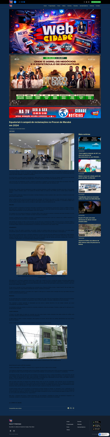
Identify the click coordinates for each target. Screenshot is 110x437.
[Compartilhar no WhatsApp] (73, 408)
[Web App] (84, 2)
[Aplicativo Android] (86, 2)
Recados (76, 5)
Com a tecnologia (94, 434)
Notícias (92, 5)
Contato (98, 5)
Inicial (45, 5)
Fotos (58, 5)
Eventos (70, 5)
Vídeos (63, 5)
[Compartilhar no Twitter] (71, 408)
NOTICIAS (12, 131)
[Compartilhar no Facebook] (68, 408)
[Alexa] (89, 2)
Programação (52, 5)
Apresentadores (84, 5)
